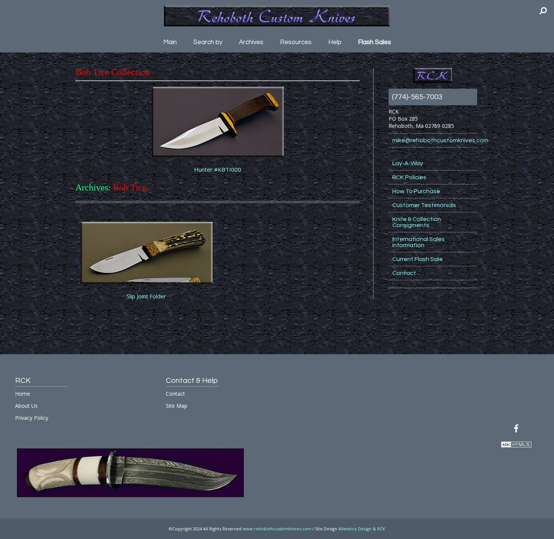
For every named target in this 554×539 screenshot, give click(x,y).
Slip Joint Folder (146, 296)
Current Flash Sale (417, 259)
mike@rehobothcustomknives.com (434, 140)
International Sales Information (418, 242)
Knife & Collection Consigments (416, 222)
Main (170, 42)
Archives (251, 42)
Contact (404, 273)
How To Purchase (416, 191)
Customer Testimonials (424, 205)
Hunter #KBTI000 (217, 169)
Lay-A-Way (407, 163)
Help (334, 42)
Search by (207, 42)
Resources (296, 42)
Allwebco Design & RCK (361, 528)
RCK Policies (409, 177)
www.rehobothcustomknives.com (277, 528)
